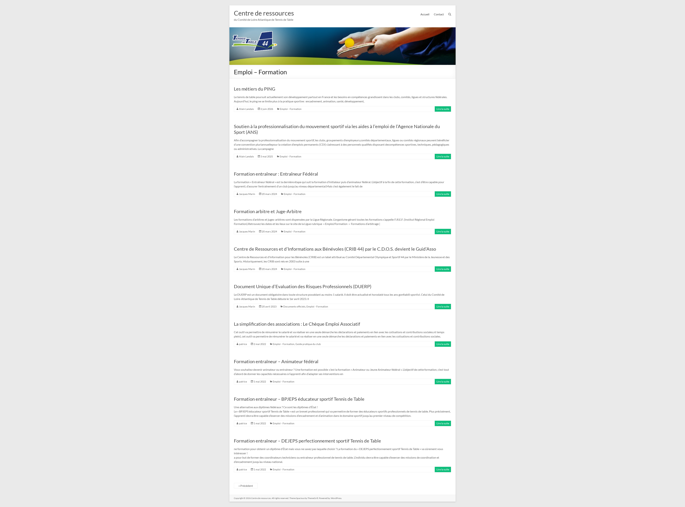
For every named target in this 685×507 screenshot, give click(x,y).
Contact (439, 14)
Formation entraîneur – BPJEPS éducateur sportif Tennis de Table (299, 399)
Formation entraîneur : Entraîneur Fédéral (276, 174)
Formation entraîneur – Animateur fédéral (276, 361)
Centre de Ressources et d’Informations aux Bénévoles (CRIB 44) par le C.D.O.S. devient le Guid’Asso (335, 249)
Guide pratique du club (308, 344)
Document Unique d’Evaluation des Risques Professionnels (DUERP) (302, 286)
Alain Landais (246, 108)
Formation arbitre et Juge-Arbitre (268, 211)
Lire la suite (443, 108)
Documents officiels (294, 306)
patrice (243, 344)
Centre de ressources (264, 13)
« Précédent (246, 485)
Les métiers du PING (254, 89)
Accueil (424, 14)
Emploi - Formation (290, 108)
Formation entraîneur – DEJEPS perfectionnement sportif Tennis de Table (307, 441)
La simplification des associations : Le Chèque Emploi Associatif (297, 324)
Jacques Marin (247, 193)
